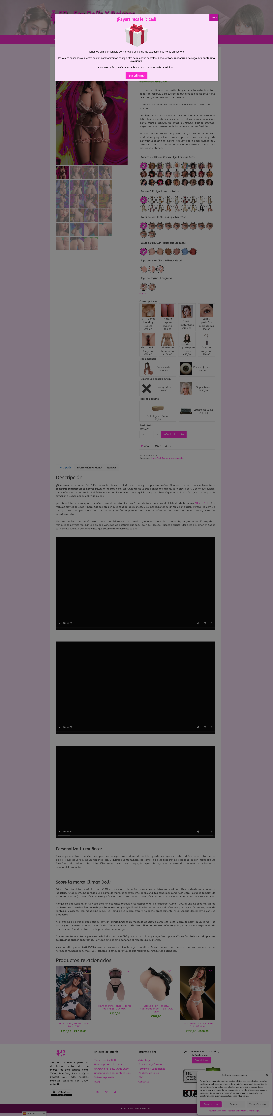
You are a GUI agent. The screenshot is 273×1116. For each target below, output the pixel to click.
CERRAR (214, 17)
